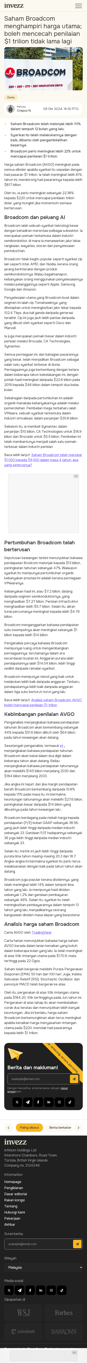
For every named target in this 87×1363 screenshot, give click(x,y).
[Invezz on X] (17, 1102)
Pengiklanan (13, 1188)
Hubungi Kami (14, 1212)
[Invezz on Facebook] (38, 1102)
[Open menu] (79, 7)
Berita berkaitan (60, 1127)
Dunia (10, 97)
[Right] (78, 1127)
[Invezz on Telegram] (28, 1102)
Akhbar (9, 1224)
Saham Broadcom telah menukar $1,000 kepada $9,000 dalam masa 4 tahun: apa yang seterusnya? (43, 460)
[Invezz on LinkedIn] (49, 1102)
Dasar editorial (15, 1194)
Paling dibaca (29, 1127)
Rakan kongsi (14, 1200)
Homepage (12, 1182)
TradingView (41, 932)
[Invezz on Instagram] (59, 1102)
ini (61, 746)
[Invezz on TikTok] (70, 1102)
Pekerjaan (12, 1218)
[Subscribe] (74, 1079)
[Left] (8, 1127)
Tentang (10, 1206)
